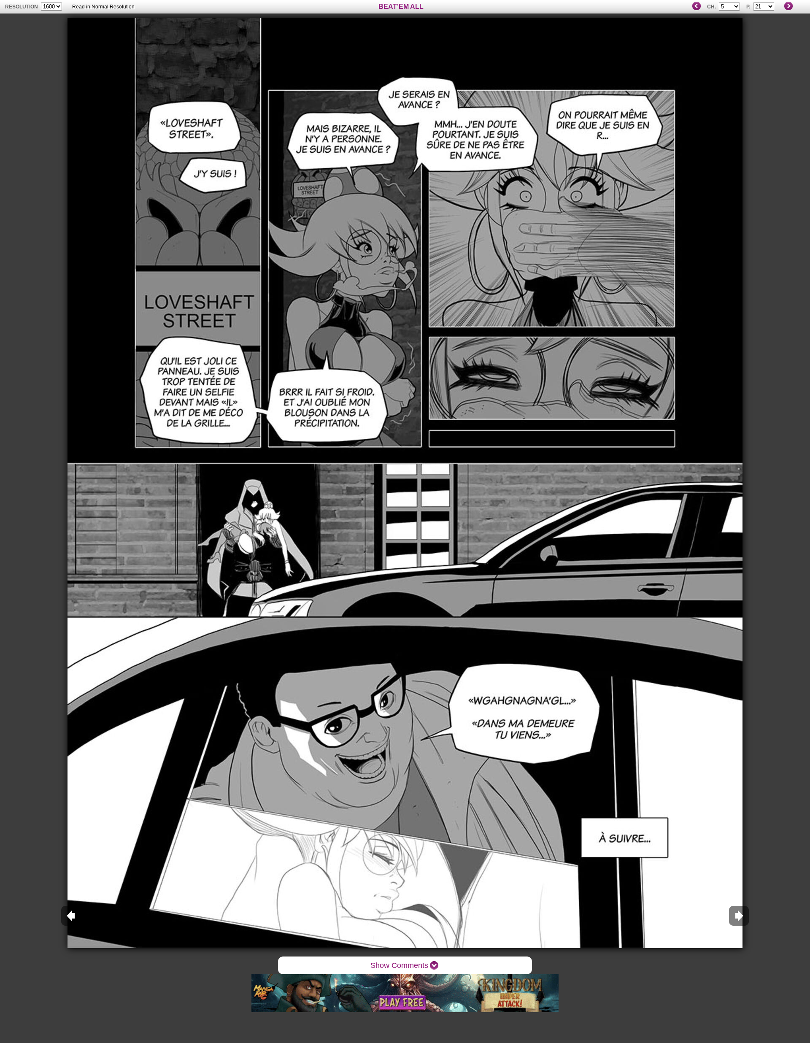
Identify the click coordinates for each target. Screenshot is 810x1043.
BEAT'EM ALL (401, 6)
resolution (22, 7)
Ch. (711, 7)
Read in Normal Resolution (103, 7)
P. (748, 7)
